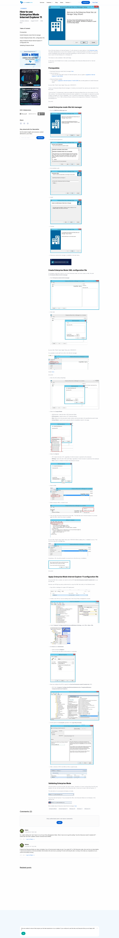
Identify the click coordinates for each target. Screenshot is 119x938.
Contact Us (85, 2)
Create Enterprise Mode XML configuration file (32, 38)
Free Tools (95, 2)
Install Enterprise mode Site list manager (30, 35)
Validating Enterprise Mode (27, 45)
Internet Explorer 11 (63, 808)
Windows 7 (79, 808)
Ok (23, 933)
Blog (56, 2)
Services (42, 2)
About (61, 2)
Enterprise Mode (53, 808)
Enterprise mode (93, 50)
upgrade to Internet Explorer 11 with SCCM (68, 80)
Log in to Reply (29, 839)
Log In (59, 822)
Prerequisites (23, 32)
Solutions (49, 2)
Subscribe (40, 137)
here (72, 71)
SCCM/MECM (23, 8)
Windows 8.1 (87, 808)
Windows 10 (72, 808)
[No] (97, 928)
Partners (68, 2)
